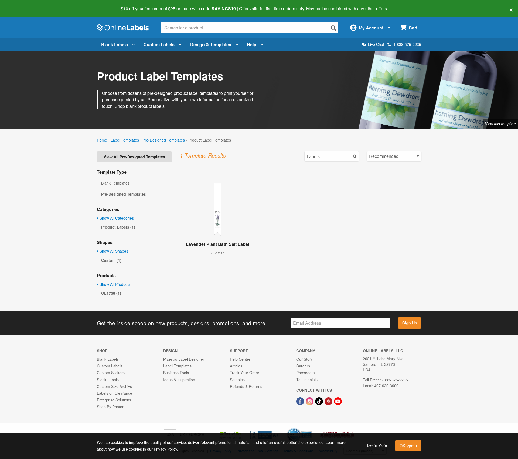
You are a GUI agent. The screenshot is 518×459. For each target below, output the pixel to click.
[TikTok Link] (319, 400)
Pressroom (305, 372)
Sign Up (409, 323)
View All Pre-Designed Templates (134, 156)
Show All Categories (116, 218)
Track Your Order (244, 372)
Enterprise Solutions (114, 400)
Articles (236, 365)
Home (102, 140)
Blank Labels (114, 44)
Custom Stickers (111, 372)
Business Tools (176, 372)
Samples (237, 379)
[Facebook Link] (300, 400)
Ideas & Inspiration (179, 379)
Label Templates (125, 140)
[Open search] (333, 28)
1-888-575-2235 (407, 44)
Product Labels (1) (118, 227)
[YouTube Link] (338, 400)
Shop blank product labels (140, 106)
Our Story (304, 359)
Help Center (240, 359)
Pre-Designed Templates (163, 140)
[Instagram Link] (310, 400)
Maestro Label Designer (183, 359)
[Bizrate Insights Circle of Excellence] (310, 428)
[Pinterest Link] (329, 400)
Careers (303, 365)
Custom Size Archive (114, 386)
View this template (500, 123)
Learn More (377, 445)
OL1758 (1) (111, 293)
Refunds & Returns (246, 386)
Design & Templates (210, 44)
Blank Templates (115, 183)
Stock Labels (108, 379)
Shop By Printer (110, 406)
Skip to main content (19, 5)
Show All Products (114, 284)
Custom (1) (111, 260)
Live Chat (376, 44)
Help (251, 44)
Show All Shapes (113, 251)
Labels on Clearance (114, 393)
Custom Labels (159, 44)
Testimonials (307, 379)
